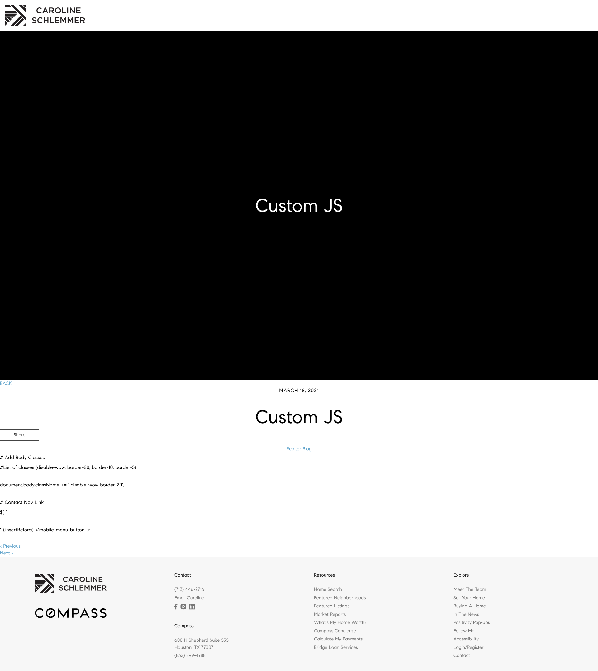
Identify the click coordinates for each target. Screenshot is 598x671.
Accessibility (466, 639)
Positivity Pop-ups (531, 15)
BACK (6, 383)
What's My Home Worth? (340, 622)
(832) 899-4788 (190, 656)
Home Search (328, 589)
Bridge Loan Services (336, 647)
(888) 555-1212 (551, 468)
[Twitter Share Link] (19, 452)
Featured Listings (331, 606)
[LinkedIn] (192, 607)
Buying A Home (469, 606)
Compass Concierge (335, 631)
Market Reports (330, 614)
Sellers (448, 15)
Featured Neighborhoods (340, 598)
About (470, 15)
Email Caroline (189, 598)
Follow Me (463, 631)
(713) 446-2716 (189, 589)
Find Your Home (393, 15)
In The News (466, 614)
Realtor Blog (298, 449)
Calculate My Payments (338, 639)
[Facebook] (175, 607)
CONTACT (512, 468)
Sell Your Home (469, 598)
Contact (495, 15)
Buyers (426, 15)
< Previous (10, 546)
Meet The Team (469, 589)
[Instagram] (183, 607)
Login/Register (573, 15)
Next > (6, 553)
